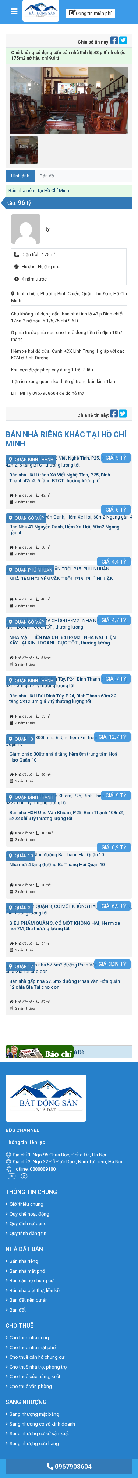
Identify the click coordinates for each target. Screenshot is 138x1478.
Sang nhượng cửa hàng (34, 1443)
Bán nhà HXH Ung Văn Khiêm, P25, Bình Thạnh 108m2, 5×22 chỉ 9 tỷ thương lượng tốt (66, 815)
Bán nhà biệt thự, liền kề (35, 1290)
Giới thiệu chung (26, 1204)
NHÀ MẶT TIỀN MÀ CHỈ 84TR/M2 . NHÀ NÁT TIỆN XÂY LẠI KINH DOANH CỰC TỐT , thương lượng (62, 640)
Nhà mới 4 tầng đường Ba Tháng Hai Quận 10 (57, 864)
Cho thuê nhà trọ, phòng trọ (38, 1367)
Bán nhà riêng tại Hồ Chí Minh (38, 190)
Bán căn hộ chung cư (32, 1280)
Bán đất (18, 1310)
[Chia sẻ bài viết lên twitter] (123, 42)
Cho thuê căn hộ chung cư (37, 1357)
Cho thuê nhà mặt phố (33, 1347)
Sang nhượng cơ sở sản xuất (39, 1433)
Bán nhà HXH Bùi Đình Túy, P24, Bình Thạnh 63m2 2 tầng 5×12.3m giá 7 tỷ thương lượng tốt (62, 698)
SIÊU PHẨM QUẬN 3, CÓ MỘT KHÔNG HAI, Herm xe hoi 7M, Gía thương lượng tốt (64, 926)
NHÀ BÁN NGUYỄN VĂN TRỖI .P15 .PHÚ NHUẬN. (62, 578)
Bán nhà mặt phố (27, 1271)
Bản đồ (47, 176)
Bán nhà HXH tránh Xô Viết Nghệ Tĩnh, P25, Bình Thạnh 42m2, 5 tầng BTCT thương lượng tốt (59, 477)
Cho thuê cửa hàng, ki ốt (35, 1376)
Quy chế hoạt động (29, 1214)
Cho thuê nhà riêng (29, 1337)
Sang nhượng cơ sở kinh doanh (42, 1424)
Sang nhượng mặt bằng (34, 1414)
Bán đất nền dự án (29, 1300)
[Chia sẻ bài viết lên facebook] (114, 42)
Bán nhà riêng (24, 1261)
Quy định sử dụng (28, 1223)
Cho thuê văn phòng (31, 1386)
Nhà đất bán (25, 495)
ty (48, 229)
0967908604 (72, 1466)
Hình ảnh (20, 176)
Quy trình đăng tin (28, 1233)
